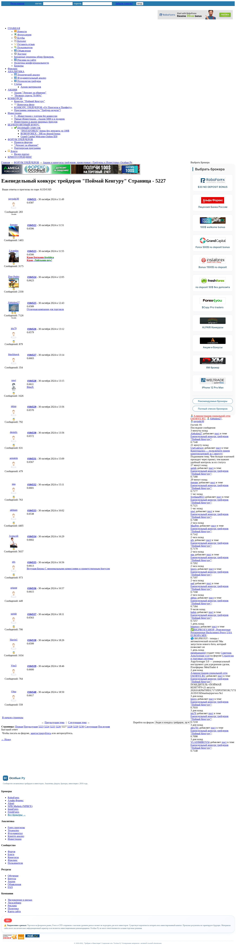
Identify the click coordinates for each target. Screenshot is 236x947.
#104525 (31, 303)
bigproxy (195, 626)
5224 (46, 726)
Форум (11, 851)
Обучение (13, 875)
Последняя (104, 726)
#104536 (31, 588)
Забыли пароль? (124, 3)
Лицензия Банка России (212, 206)
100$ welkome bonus (212, 227)
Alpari (11, 803)
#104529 (31, 406)
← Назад (6, 739)
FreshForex (13, 812)
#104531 (31, 458)
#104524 (31, 277)
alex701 (195, 727)
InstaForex (13, 809)
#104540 (31, 692)
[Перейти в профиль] (14, 209)
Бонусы (12, 878)
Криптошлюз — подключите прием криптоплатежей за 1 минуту (210, 452)
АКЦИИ (12, 89)
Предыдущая (31, 726)
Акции (11, 881)
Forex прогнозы (16, 827)
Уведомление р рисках (20, 899)
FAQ (10, 887)
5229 (75, 726)
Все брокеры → (17, 814)
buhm (193, 612)
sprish (14, 613)
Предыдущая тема (54, 722)
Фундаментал (15, 833)
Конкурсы (13, 857)
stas (14, 484)
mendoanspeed (198, 652)
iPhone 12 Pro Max (212, 387)
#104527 (31, 355)
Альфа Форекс (16, 800)
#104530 (31, 432)
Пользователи (15, 863)
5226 (58, 726)
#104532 (31, 484)
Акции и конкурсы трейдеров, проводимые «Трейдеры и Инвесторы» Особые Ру (87, 162)
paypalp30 (13, 198)
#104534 (31, 536)
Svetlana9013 (197, 497)
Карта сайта (14, 911)
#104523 (31, 251)
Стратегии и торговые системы (212, 657)
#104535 (31, 562)
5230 (81, 726)
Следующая (91, 726)
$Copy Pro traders (212, 307)
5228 (69, 726)
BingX (30, 387)
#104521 (31, 199)
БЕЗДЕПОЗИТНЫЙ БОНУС (23, 124)
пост (216, 433)
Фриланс (12, 68)
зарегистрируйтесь (41, 733)
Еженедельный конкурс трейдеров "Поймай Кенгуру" (209, 438)
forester (13, 224)
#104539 (31, 666)
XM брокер (212, 367)
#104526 (31, 329)
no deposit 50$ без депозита (213, 287)
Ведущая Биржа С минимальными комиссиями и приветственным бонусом (68, 568)
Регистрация (17, 3)
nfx (13, 562)
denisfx (13, 432)
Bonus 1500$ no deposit (213, 267)
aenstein (14, 458)
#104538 (31, 640)
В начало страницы (12, 717)
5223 (41, 726)
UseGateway (197, 448)
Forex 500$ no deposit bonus (213, 247)
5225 (52, 726)
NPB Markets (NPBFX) (20, 806)
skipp (13, 406)
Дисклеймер (14, 902)
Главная (5, 162)
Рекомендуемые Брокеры (212, 401)
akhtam (13, 510)
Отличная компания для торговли (45, 309)
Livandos (13, 250)
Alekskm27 (14, 302)
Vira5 (14, 665)
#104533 (31, 510)
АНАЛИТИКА (16, 71)
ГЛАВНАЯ (14, 28)
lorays (194, 569)
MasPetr (195, 525)
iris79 (14, 328)
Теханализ (13, 830)
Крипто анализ (16, 836)
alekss (194, 597)
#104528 (31, 380)
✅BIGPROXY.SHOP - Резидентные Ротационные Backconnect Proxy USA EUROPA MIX (211, 632)
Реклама (12, 905)
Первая (19, 726)
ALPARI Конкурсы (212, 327)
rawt (13, 380)
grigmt (13, 587)
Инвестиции (15, 113)
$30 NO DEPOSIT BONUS (212, 186)
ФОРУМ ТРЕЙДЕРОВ (20, 139)
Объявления (14, 884)
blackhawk (13, 354)
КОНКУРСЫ (15, 98)
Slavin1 (13, 639)
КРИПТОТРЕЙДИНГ (20, 157)
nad (192, 583)
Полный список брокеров (212, 408)
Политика (13, 908)
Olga (13, 691)
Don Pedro (13, 276)
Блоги (13, 151)
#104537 (31, 614)
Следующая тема (77, 722)
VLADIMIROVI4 (200, 742)
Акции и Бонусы (213, 347)
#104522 (31, 225)
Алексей (13, 536)
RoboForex (13, 797)
